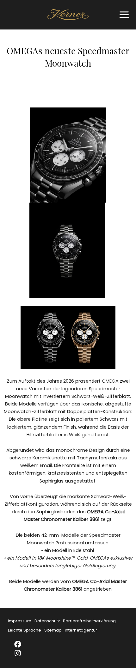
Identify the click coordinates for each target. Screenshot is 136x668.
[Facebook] (21, 644)
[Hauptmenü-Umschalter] (122, 14)
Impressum (19, 621)
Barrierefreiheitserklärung (89, 621)
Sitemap (53, 630)
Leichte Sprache (24, 630)
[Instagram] (21, 653)
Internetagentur (81, 630)
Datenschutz (47, 621)
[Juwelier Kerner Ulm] (68, 14)
